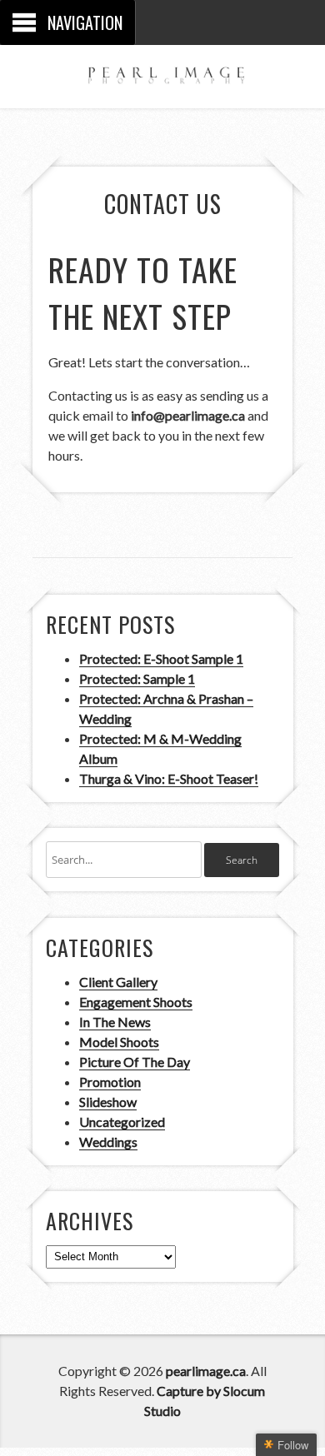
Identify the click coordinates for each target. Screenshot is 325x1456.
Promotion (110, 1082)
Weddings (108, 1141)
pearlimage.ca (206, 1371)
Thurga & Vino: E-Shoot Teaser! (168, 778)
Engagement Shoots (135, 1002)
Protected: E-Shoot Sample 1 (161, 658)
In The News (115, 1022)
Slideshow (108, 1101)
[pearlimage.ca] (162, 72)
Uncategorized (122, 1121)
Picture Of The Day (134, 1062)
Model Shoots (119, 1042)
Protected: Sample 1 (137, 678)
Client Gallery (118, 982)
